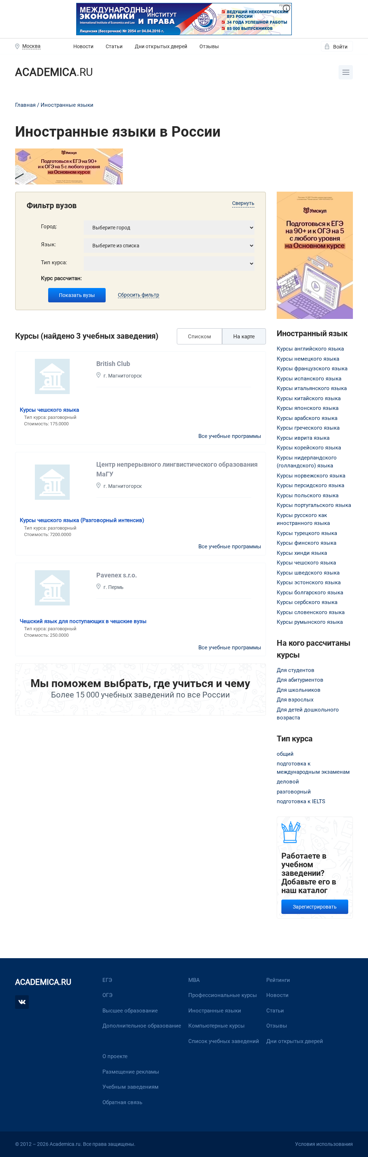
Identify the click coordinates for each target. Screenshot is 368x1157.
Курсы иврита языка (303, 438)
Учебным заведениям (130, 1087)
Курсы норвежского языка (311, 475)
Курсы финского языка (306, 543)
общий (285, 754)
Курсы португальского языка (314, 505)
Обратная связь (122, 1102)
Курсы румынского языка (310, 622)
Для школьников (299, 690)
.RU (54, 72)
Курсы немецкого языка (308, 359)
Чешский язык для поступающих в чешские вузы (83, 621)
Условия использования (324, 1144)
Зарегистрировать (315, 907)
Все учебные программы (229, 436)
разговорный (294, 791)
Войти (340, 47)
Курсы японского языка (308, 408)
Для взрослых (295, 699)
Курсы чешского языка (49, 410)
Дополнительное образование (141, 1026)
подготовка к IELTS (301, 801)
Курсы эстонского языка (309, 582)
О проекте (115, 1056)
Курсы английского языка (310, 349)
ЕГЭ (107, 980)
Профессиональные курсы (222, 995)
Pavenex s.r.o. (116, 575)
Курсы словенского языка (311, 612)
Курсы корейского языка (309, 447)
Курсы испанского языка (309, 378)
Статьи (114, 46)
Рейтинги (278, 980)
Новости (83, 46)
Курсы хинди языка (302, 553)
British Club (113, 363)
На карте (244, 336)
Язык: (48, 244)
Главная (25, 105)
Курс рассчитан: (61, 278)
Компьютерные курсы (216, 1026)
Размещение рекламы (130, 1072)
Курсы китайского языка (309, 398)
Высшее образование (130, 1010)
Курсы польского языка (308, 495)
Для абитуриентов (300, 680)
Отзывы (209, 46)
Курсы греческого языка (308, 428)
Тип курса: (54, 262)
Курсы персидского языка (310, 485)
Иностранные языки (67, 105)
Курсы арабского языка (307, 418)
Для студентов (295, 670)
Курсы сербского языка (307, 602)
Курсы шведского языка (308, 573)
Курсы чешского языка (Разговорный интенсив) (82, 520)
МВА (194, 980)
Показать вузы (77, 295)
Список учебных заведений (223, 1041)
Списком (199, 336)
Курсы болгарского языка (310, 592)
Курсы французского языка (312, 368)
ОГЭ (107, 995)
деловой (288, 781)
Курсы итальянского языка (312, 388)
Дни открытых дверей (161, 46)
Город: (49, 226)
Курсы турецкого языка (307, 533)
